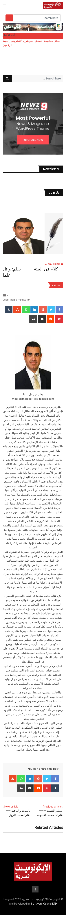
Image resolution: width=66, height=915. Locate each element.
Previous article (52, 806)
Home (57, 263)
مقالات (48, 263)
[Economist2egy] (4, 295)
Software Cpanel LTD (44, 903)
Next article (11, 806)
